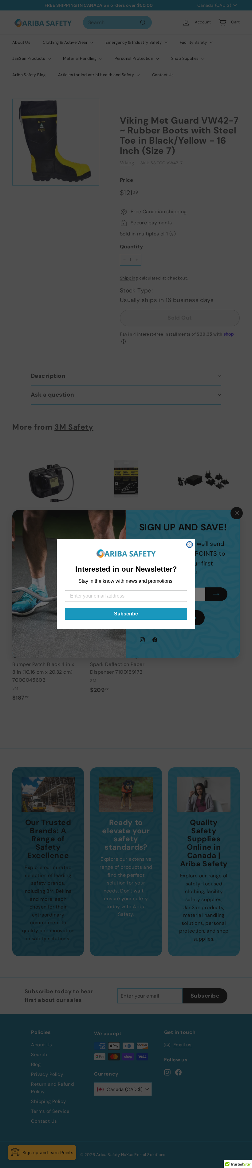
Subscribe (126, 613)
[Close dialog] (190, 544)
